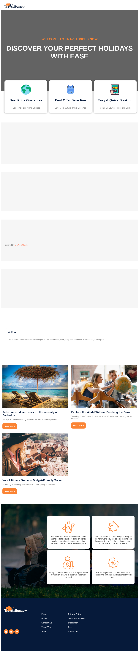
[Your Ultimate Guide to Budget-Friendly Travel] (35, 454)
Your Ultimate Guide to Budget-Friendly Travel (32, 480)
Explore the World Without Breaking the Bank (100, 412)
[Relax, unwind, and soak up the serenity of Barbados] (35, 386)
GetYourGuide (21, 245)
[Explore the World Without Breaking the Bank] (104, 386)
